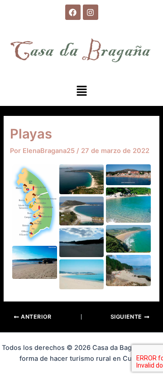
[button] (81, 91)
